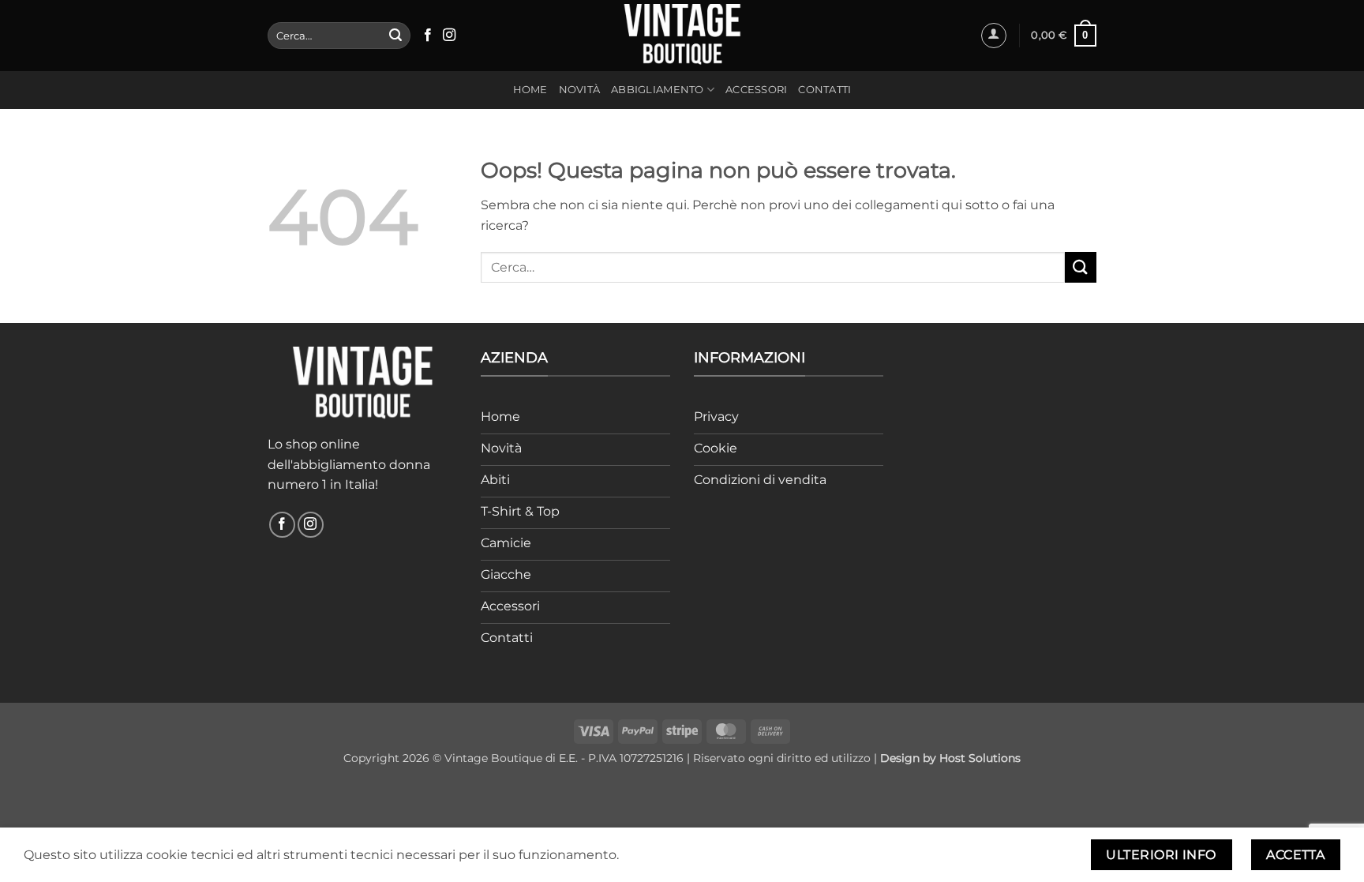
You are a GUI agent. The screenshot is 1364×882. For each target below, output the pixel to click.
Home (530, 90)
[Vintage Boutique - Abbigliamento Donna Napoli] (682, 35)
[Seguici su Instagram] (449, 35)
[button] (993, 35)
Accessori (756, 90)
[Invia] (395, 35)
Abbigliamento (657, 90)
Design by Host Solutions (950, 758)
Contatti (824, 90)
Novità (580, 90)
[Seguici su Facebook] (428, 35)
